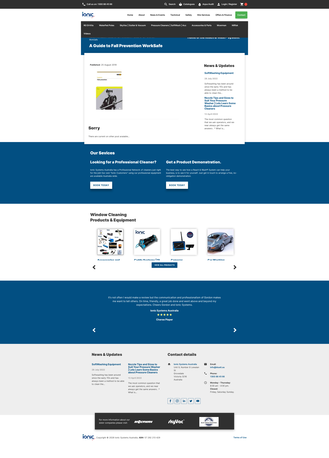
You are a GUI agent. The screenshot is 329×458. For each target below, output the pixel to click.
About (142, 15)
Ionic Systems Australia (185, 364)
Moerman (221, 25)
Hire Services (203, 15)
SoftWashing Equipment (219, 73)
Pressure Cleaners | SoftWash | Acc (168, 25)
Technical (175, 15)
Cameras (177, 260)
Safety (188, 15)
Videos (87, 33)
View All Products (164, 265)
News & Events (157, 15)
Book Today (101, 185)
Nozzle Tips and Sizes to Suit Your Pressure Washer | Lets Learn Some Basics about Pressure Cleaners (220, 103)
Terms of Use (239, 437)
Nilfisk (235, 25)
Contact (241, 15)
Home (130, 15)
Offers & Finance (224, 15)
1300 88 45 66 (217, 376)
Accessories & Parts (202, 25)
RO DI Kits (89, 25)
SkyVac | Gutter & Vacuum (133, 25)
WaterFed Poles (106, 25)
